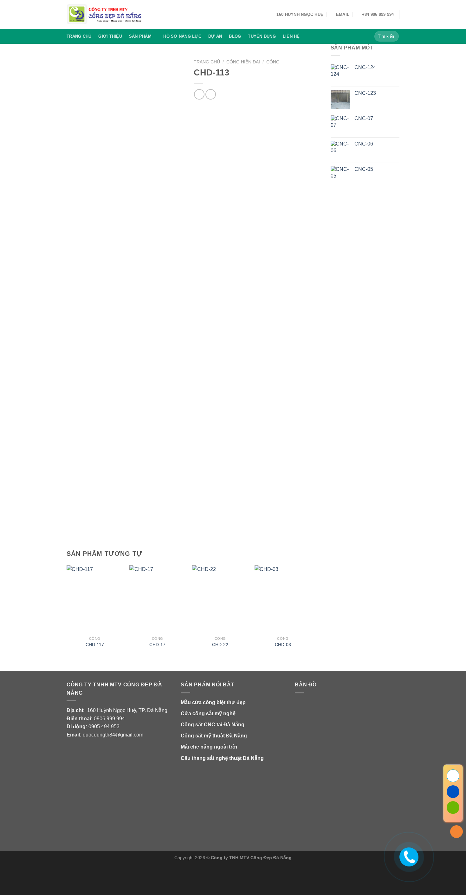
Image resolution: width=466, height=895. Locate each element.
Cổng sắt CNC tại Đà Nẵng (212, 724)
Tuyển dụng (262, 36)
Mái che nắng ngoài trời (209, 746)
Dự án (215, 36)
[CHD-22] (220, 599)
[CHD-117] (95, 599)
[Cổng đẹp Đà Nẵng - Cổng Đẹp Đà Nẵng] (104, 14)
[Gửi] (393, 36)
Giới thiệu (110, 36)
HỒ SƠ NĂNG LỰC (182, 36)
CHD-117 (95, 644)
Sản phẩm (140, 36)
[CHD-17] (157, 599)
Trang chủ (79, 36)
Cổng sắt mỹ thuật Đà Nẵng (214, 735)
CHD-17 (157, 644)
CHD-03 (283, 644)
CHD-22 (220, 644)
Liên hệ (291, 36)
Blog (235, 36)
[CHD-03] (283, 599)
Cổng (273, 62)
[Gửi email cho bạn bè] (210, 94)
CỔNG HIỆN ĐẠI (243, 62)
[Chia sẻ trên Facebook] (199, 94)
